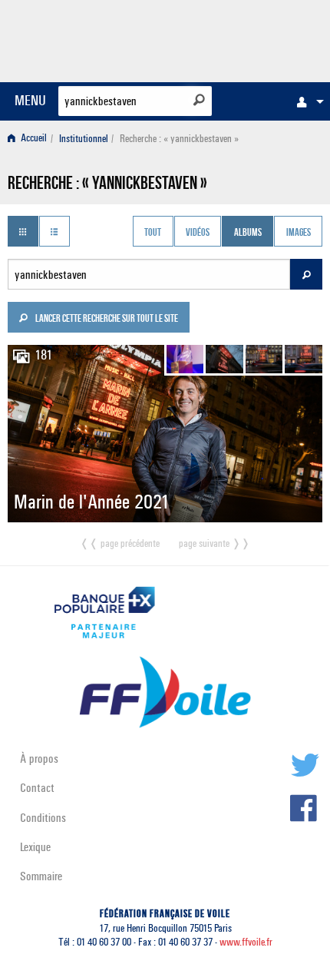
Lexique (35, 847)
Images (298, 232)
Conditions (43, 817)
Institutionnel (83, 138)
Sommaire (41, 876)
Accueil (32, 138)
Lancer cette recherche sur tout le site (106, 319)
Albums (248, 232)
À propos (39, 758)
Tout (152, 232)
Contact (37, 787)
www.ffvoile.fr (245, 942)
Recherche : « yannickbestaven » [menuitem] (179, 138)
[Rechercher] (199, 100)
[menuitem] (306, 101)
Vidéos (198, 232)
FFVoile (249, 38)
